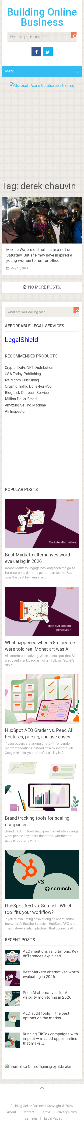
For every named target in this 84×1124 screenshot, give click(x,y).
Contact (28, 1112)
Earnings (31, 1118)
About (11, 1112)
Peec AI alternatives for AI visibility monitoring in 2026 (47, 995)
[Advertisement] (42, 133)
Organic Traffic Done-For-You (28, 386)
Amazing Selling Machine (25, 405)
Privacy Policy (67, 1112)
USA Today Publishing (23, 374)
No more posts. (44, 287)
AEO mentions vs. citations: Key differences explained (50, 953)
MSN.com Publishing (22, 380)
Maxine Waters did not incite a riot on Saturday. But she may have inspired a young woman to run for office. (39, 255)
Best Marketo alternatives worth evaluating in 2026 (51, 974)
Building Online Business (42, 17)
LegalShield (21, 340)
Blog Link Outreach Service (27, 392)
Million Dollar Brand (21, 399)
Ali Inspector (15, 411)
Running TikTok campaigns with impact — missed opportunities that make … (50, 1039)
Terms (45, 1112)
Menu (9, 71)
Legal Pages (53, 1118)
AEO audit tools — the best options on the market (46, 1015)
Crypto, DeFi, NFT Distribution (29, 367)
